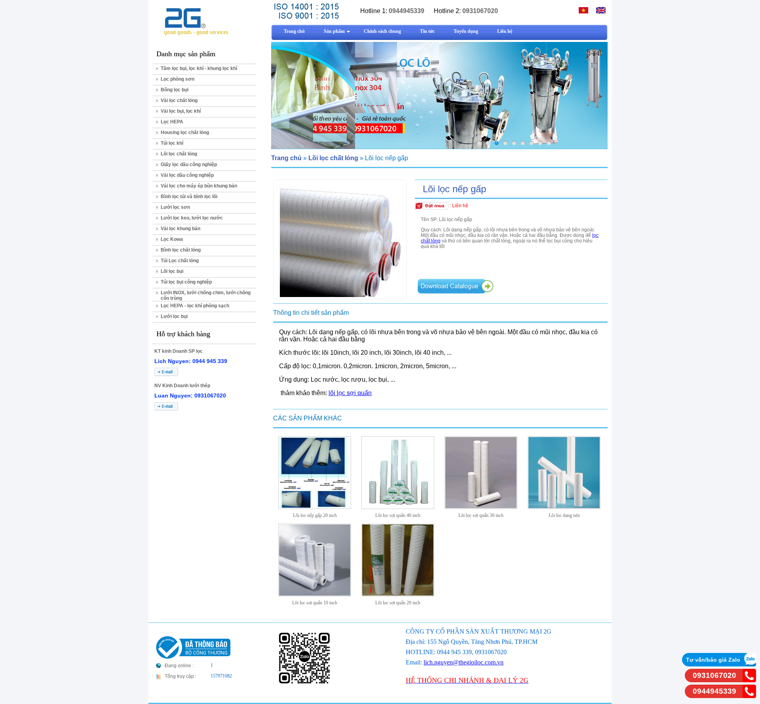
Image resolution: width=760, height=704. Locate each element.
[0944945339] (749, 696)
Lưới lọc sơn (175, 207)
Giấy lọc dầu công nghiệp (189, 164)
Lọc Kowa (172, 239)
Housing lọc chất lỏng (185, 132)
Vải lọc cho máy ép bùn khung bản (199, 186)
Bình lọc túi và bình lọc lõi (189, 196)
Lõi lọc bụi (172, 271)
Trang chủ (286, 158)
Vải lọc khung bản (180, 228)
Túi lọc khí (172, 143)
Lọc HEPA (172, 122)
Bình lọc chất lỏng (181, 250)
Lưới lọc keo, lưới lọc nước (192, 218)
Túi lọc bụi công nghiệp (186, 282)
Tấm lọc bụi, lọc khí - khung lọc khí (199, 68)
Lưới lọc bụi (174, 316)
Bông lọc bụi (174, 90)
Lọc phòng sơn (177, 79)
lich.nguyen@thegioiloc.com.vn (464, 662)
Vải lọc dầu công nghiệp (187, 175)
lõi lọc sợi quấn (350, 393)
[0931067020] (749, 680)
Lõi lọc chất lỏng (179, 154)
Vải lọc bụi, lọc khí (181, 111)
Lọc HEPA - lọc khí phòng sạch (195, 305)
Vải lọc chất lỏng (179, 100)
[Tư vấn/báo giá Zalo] (749, 664)
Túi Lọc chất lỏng (180, 260)
